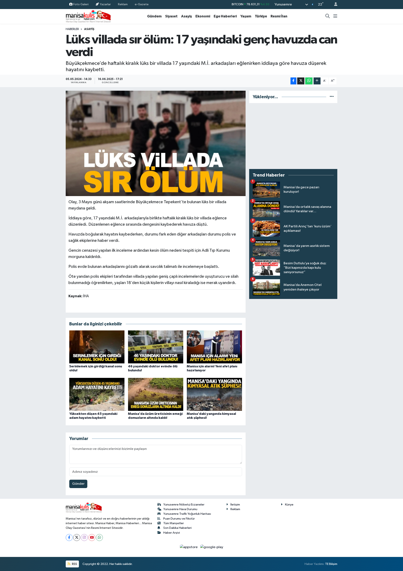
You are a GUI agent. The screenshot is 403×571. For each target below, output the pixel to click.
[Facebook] (69, 537)
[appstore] (189, 547)
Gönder (78, 484)
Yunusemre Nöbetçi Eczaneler (183, 504)
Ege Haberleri (225, 16)
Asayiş (186, 16)
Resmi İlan (279, 16)
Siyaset (171, 16)
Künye (289, 504)
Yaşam (245, 16)
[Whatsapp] (99, 537)
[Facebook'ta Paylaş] (293, 80)
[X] (76, 537)
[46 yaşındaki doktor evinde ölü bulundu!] (155, 347)
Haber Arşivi (171, 532)
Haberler (72, 29)
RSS (74, 564)
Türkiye (261, 16)
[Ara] (328, 16)
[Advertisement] (293, 136)
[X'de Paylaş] (300, 80)
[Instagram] (84, 537)
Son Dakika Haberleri (177, 527)
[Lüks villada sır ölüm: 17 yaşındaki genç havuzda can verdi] (156, 143)
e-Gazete (142, 4)
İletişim (235, 504)
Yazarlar (105, 4)
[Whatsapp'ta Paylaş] (309, 80)
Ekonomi (202, 16)
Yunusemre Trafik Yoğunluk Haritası (187, 513)
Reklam (123, 4)
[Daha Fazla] (317, 80)
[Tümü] (332, 97)
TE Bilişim (331, 564)
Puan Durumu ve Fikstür (179, 518)
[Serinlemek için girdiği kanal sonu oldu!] (96, 347)
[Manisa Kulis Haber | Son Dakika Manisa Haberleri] (88, 16)
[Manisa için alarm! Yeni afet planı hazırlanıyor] (214, 347)
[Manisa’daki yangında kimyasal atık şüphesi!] (214, 394)
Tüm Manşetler (173, 523)
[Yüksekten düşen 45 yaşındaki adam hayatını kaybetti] (96, 394)
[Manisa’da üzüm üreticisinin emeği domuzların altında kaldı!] (155, 394)
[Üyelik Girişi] (334, 4)
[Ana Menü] (335, 16)
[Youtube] (91, 537)
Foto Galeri (81, 4)
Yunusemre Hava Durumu (180, 509)
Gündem (154, 16)
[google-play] (211, 547)
